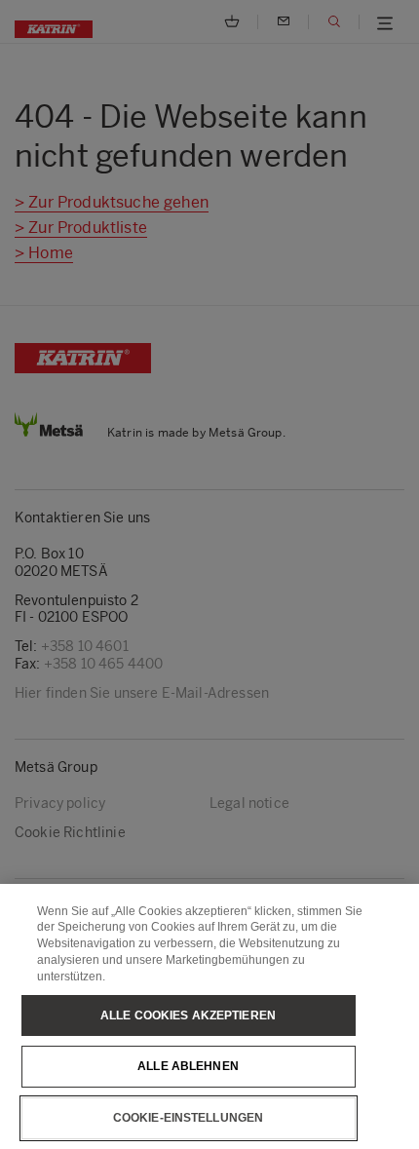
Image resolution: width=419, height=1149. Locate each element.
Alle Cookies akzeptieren (188, 1015)
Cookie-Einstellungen (188, 1118)
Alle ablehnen (188, 1066)
